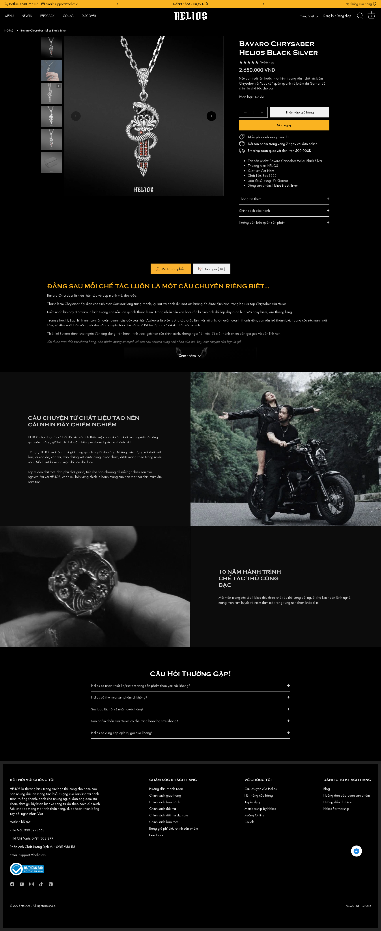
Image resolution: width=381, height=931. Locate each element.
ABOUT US (353, 906)
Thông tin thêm (250, 198)
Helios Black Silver (285, 185)
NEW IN (27, 16)
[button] (76, 116)
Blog (326, 788)
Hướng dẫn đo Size (337, 801)
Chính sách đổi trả (162, 808)
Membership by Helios (260, 808)
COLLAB (68, 16)
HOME (8, 30)
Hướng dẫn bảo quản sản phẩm (262, 222)
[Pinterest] (51, 883)
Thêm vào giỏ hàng (300, 112)
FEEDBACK (47, 16)
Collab (249, 821)
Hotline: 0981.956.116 (23, 4)
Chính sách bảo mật (164, 821)
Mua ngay (284, 125)
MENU (9, 16)
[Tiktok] (41, 883)
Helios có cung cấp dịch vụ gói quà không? (122, 732)
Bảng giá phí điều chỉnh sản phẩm (173, 828)
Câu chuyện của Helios (261, 788)
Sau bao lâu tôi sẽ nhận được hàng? (117, 709)
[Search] (360, 16)
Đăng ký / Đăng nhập (337, 16)
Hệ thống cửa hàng (359, 4)
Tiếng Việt (307, 16)
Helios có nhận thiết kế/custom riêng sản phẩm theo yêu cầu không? (140, 685)
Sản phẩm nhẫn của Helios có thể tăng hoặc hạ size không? (134, 720)
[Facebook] (12, 883)
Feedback (156, 835)
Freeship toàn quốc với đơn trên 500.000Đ (279, 150)
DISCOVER (89, 16)
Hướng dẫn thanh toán (166, 788)
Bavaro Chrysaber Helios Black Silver (43, 30)
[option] (51, 47)
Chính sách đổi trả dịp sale (168, 815)
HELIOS (26, 906)
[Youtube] (22, 883)
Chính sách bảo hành (254, 210)
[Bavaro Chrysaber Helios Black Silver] (51, 47)
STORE (366, 906)
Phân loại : (246, 97)
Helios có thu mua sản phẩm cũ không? (119, 697)
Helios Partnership (336, 808)
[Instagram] (31, 883)
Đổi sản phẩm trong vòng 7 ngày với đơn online (282, 143)
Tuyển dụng (253, 801)
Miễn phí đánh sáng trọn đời (268, 136)
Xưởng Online (254, 815)
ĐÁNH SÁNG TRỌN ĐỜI (190, 4)
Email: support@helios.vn (62, 4)
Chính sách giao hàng (165, 795)
